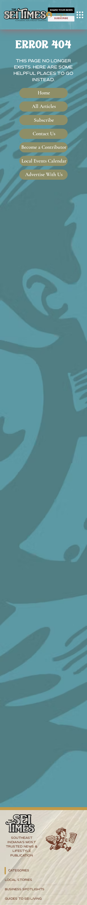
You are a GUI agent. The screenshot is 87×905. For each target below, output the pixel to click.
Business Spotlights (24, 889)
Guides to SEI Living (23, 899)
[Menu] (80, 15)
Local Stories (18, 880)
